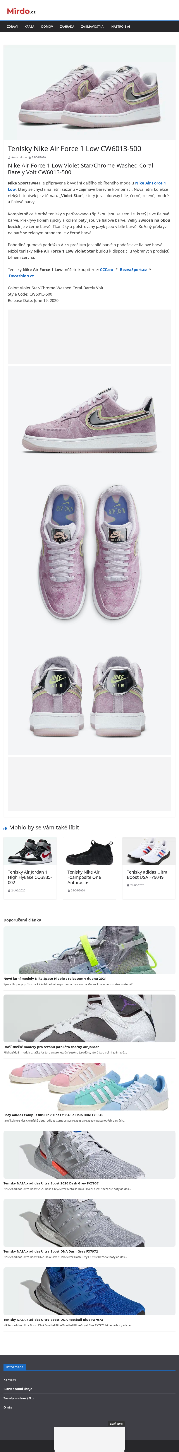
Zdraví (12, 26)
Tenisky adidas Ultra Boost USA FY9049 (147, 874)
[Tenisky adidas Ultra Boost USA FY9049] (149, 840)
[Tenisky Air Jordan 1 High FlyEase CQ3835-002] (30, 840)
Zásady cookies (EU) (18, 1398)
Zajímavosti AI (92, 26)
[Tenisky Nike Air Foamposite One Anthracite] (89, 840)
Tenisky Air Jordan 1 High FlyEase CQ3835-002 (30, 877)
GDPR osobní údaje (17, 1389)
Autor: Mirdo (19, 157)
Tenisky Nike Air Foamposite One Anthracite (84, 877)
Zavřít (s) (116, 1423)
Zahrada (67, 26)
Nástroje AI (120, 26)
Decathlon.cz (21, 275)
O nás (7, 1407)
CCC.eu (106, 269)
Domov (47, 26)
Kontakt (9, 1380)
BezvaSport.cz (133, 269)
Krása (29, 26)
